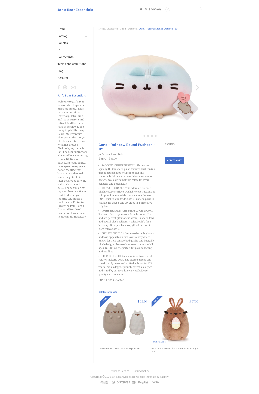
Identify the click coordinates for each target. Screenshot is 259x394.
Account (63, 78)
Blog (60, 71)
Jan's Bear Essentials (75, 10)
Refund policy (141, 371)
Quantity (170, 144)
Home (61, 29)
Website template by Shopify (152, 376)
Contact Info (66, 57)
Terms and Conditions (72, 64)
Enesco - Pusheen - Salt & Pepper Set (120, 348)
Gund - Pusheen (128, 28)
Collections (112, 28)
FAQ (60, 50)
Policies (63, 43)
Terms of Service (119, 371)
